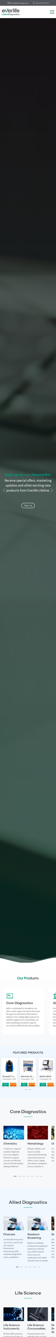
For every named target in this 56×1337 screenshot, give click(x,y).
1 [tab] (2, 1087)
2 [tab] (6, 1087)
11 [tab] (45, 1087)
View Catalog (28, 494)
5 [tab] (19, 1087)
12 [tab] (49, 1087)
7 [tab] (28, 1087)
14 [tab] (25, 1090)
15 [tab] (30, 1090)
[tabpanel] (28, 1072)
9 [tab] (36, 1087)
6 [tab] (23, 1087)
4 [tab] (15, 1087)
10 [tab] (40, 1087)
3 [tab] (10, 1087)
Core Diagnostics (19, 1003)
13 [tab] (53, 1087)
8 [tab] (32, 1087)
